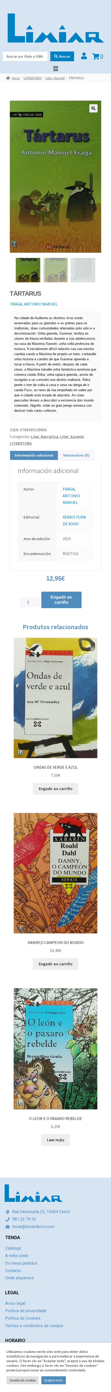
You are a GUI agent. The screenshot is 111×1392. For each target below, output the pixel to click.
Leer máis (55, 1139)
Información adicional (34, 455)
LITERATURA (33, 78)
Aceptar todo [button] (53, 1380)
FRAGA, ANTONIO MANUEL (34, 304)
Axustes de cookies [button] (23, 1380)
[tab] (34, 455)
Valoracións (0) (76, 455)
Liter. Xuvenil (55, 78)
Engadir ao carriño (61, 600)
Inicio (16, 78)
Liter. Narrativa (44, 436)
